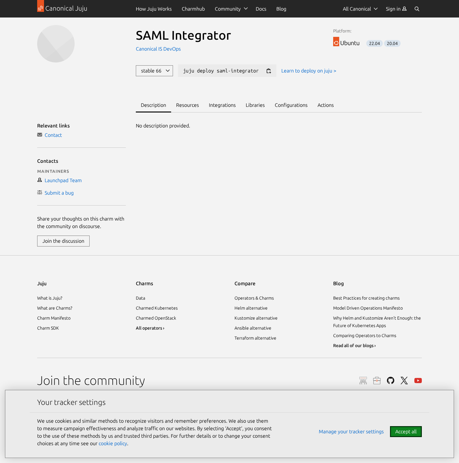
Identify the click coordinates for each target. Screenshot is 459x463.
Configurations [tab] (291, 105)
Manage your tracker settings (351, 431)
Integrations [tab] (222, 105)
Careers (377, 380)
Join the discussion (63, 241)
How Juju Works (154, 9)
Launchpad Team (62, 180)
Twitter (404, 380)
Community (228, 9)
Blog (281, 9)
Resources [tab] (187, 105)
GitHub (390, 380)
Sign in (394, 9)
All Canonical (357, 9)
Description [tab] (153, 105)
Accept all (406, 431)
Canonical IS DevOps (158, 49)
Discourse (363, 380)
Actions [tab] (326, 105)
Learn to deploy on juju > (308, 70)
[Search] (417, 8)
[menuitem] (396, 8)
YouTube (418, 380)
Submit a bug (58, 193)
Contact (52, 135)
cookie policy (113, 443)
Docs (261, 9)
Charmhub (193, 9)
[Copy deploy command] (268, 71)
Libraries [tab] (255, 105)
